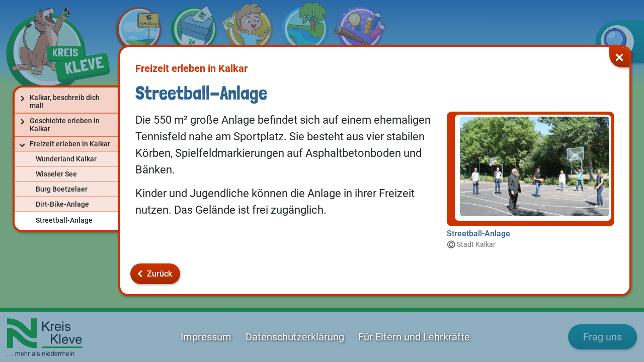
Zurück (159, 274)
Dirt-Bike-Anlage (62, 204)
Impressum (206, 337)
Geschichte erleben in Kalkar (65, 125)
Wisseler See (56, 174)
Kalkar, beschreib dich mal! (65, 102)
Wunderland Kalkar (66, 159)
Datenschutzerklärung (295, 337)
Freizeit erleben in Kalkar (70, 144)
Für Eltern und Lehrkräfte (414, 337)
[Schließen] (619, 57)
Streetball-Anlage (64, 220)
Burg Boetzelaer (62, 189)
